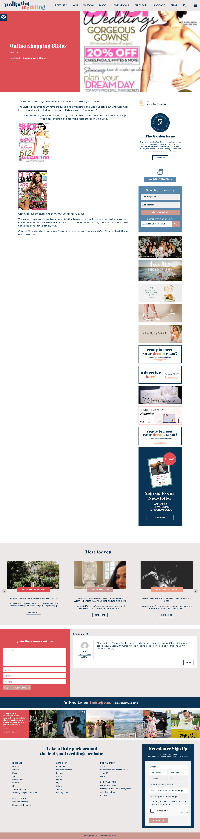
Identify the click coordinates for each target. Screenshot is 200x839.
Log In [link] (102, 776)
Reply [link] (188, 662)
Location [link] (60, 779)
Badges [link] (103, 795)
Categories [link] (61, 766)
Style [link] (58, 783)
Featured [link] (61, 5)
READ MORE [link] (160, 158)
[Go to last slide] (4, 591)
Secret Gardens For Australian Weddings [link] (33, 598)
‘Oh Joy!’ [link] (79, 214)
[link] (3, 17)
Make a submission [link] (108, 785)
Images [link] (59, 773)
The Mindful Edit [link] (19, 789)
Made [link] (102, 5)
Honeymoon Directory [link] (21, 805)
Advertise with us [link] (107, 792)
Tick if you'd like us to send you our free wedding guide (168, 802)
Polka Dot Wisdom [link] (166, 589)
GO (175, 224)
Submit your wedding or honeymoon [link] (115, 789)
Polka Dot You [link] (100, 589)
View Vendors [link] (160, 212)
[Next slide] (195, 591)
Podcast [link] (159, 5)
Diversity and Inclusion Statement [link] (114, 770)
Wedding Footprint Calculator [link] (24, 792)
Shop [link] (174, 5)
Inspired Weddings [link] (64, 770)
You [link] (75, 5)
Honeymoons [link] (120, 5)
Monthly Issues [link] (62, 792)
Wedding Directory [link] (160, 179)
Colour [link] (59, 776)
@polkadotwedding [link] (126, 703)
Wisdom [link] (88, 5)
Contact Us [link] (104, 773)
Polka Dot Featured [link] (33, 589)
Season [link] (59, 789)
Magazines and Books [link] (34, 58)
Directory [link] (141, 5)
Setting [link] (59, 786)
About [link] (102, 766)
